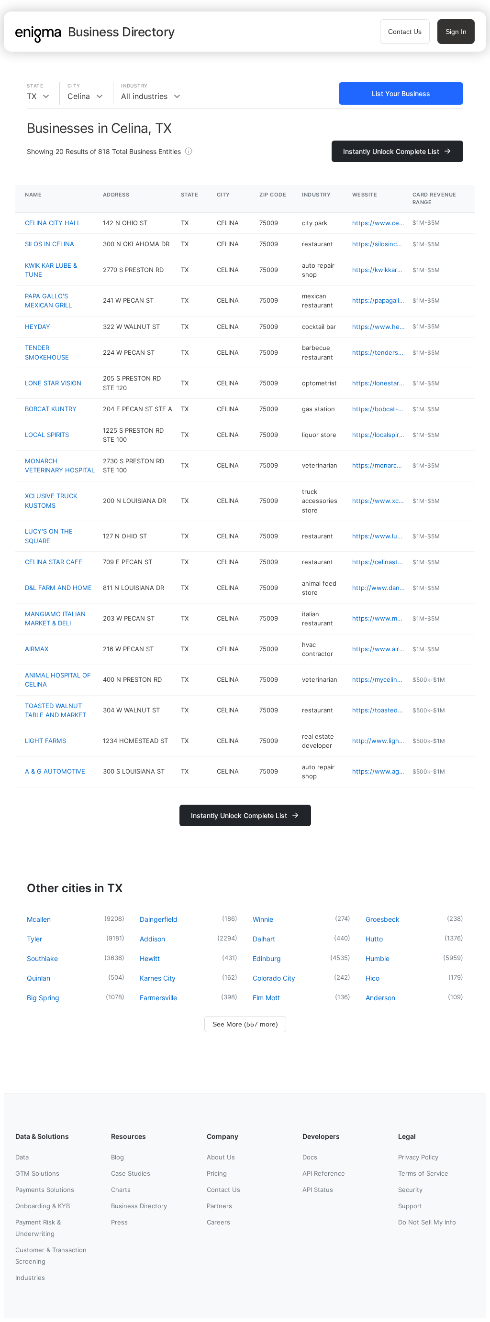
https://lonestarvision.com (378, 383)
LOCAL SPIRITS (47, 434)
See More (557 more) (245, 1024)
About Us (221, 1157)
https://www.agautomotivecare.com (378, 771)
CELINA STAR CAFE (53, 562)
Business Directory (139, 1206)
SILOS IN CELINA (49, 244)
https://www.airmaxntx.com (378, 649)
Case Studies (130, 1173)
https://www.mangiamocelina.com (378, 618)
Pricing (217, 1173)
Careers (218, 1222)
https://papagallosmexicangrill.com (378, 300)
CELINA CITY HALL (52, 223)
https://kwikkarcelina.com (378, 269)
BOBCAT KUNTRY (51, 409)
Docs (309, 1157)
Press (119, 1222)
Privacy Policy (418, 1157)
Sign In (456, 31)
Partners (219, 1206)
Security (410, 1189)
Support (410, 1206)
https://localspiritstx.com (378, 434)
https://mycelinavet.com (378, 679)
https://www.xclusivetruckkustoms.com (378, 500)
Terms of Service (423, 1173)
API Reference (323, 1173)
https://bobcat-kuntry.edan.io (378, 409)
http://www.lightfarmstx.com (378, 740)
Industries (30, 1277)
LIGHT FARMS (45, 740)
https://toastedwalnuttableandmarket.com (378, 710)
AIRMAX (36, 649)
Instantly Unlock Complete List (391, 151)
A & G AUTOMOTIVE (55, 771)
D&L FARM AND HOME (58, 587)
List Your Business (401, 93)
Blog (117, 1157)
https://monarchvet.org (378, 465)
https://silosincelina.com (378, 244)
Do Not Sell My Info (427, 1222)
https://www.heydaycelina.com (378, 326)
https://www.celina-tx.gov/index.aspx (378, 223)
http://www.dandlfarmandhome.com (378, 587)
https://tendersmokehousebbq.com (378, 352)
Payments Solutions (44, 1189)
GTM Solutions (37, 1173)
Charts (121, 1189)
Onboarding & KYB (42, 1206)
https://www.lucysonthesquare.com (378, 536)
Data (22, 1157)
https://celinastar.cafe (378, 562)
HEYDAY (37, 326)
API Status (317, 1189)
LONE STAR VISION (53, 383)
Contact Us (405, 31)
